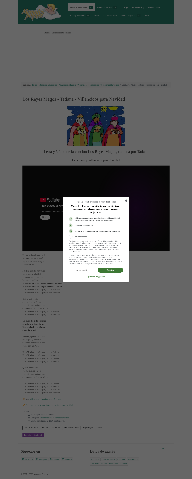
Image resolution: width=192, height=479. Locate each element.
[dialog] (96, 239)
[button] (96, 237)
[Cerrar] (126, 200)
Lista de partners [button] (75, 251)
